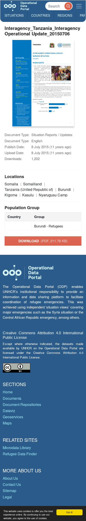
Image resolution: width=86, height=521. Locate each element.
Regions (65, 15)
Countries (40, 15)
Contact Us (12, 484)
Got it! (69, 512)
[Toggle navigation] (79, 6)
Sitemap (9, 490)
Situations (14, 15)
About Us (10, 478)
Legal (7, 497)
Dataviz (9, 410)
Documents (12, 398)
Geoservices (13, 416)
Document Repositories (22, 404)
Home (8, 392)
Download (43, 240)
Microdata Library (17, 447)
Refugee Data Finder (20, 453)
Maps (7, 423)
